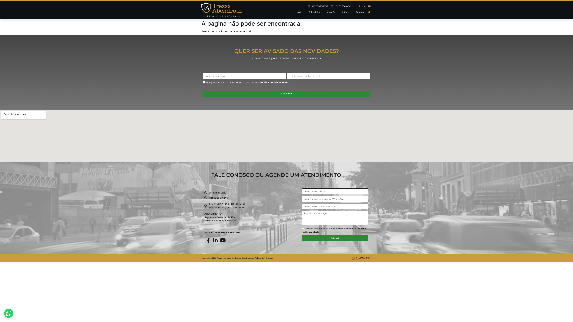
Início (299, 12)
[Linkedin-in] (364, 6)
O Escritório (314, 12)
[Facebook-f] (360, 6)
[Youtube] (369, 6)
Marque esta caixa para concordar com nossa (247, 82)
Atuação (331, 12)
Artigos (345, 12)
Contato (360, 12)
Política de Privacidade (273, 82)
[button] (369, 12)
